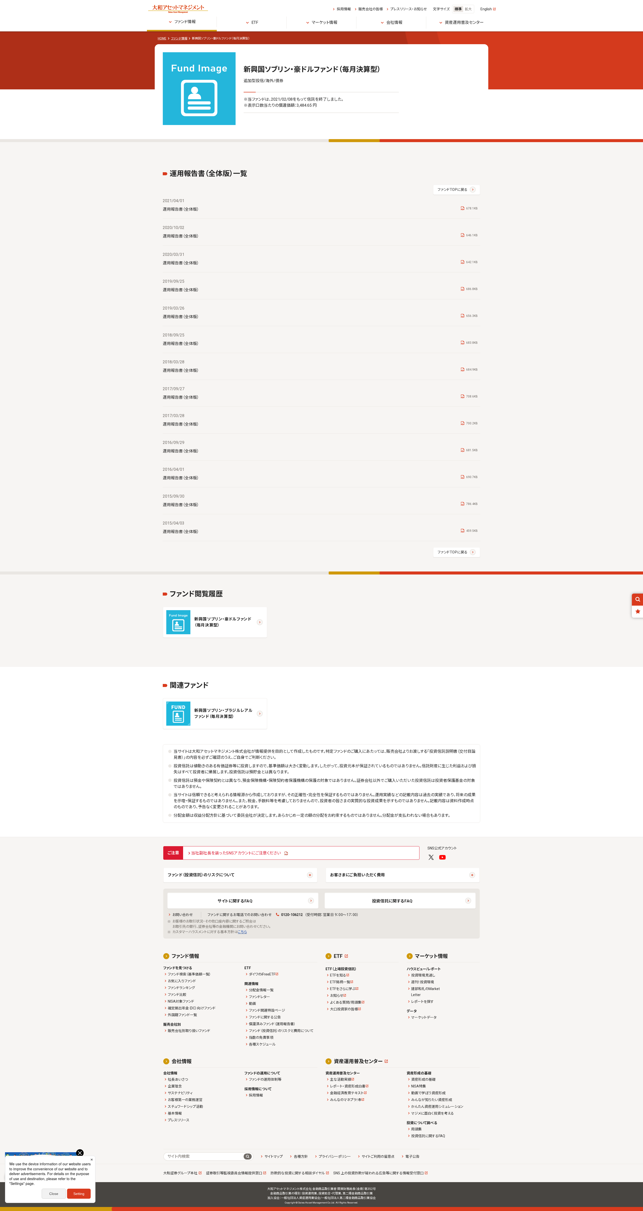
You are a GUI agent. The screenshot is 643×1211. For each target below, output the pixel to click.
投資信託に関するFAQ (392, 901)
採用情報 (344, 9)
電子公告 (412, 1157)
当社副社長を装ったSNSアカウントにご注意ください (236, 853)
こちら (242, 932)
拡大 (468, 9)
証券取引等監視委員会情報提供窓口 (234, 1173)
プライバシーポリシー (335, 1157)
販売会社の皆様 (370, 9)
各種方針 (301, 1157)
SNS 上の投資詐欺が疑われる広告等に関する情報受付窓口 (378, 1173)
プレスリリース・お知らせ (408, 9)
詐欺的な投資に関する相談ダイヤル (298, 1173)
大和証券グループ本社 (180, 1173)
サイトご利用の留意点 (378, 1157)
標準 (458, 9)
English (486, 9)
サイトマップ (273, 1157)
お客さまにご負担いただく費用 (357, 875)
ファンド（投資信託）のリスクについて (201, 875)
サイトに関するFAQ (235, 901)
